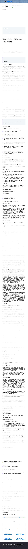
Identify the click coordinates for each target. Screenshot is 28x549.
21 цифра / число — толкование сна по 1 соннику (8, 529)
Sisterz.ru (9, 1)
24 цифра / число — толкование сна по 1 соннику (8, 534)
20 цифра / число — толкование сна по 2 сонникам (20, 524)
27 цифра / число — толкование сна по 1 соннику (20, 534)
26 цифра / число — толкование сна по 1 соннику (20, 539)
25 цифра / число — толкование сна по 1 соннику (8, 539)
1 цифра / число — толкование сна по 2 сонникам (7, 524)
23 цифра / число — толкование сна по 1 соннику (20, 529)
